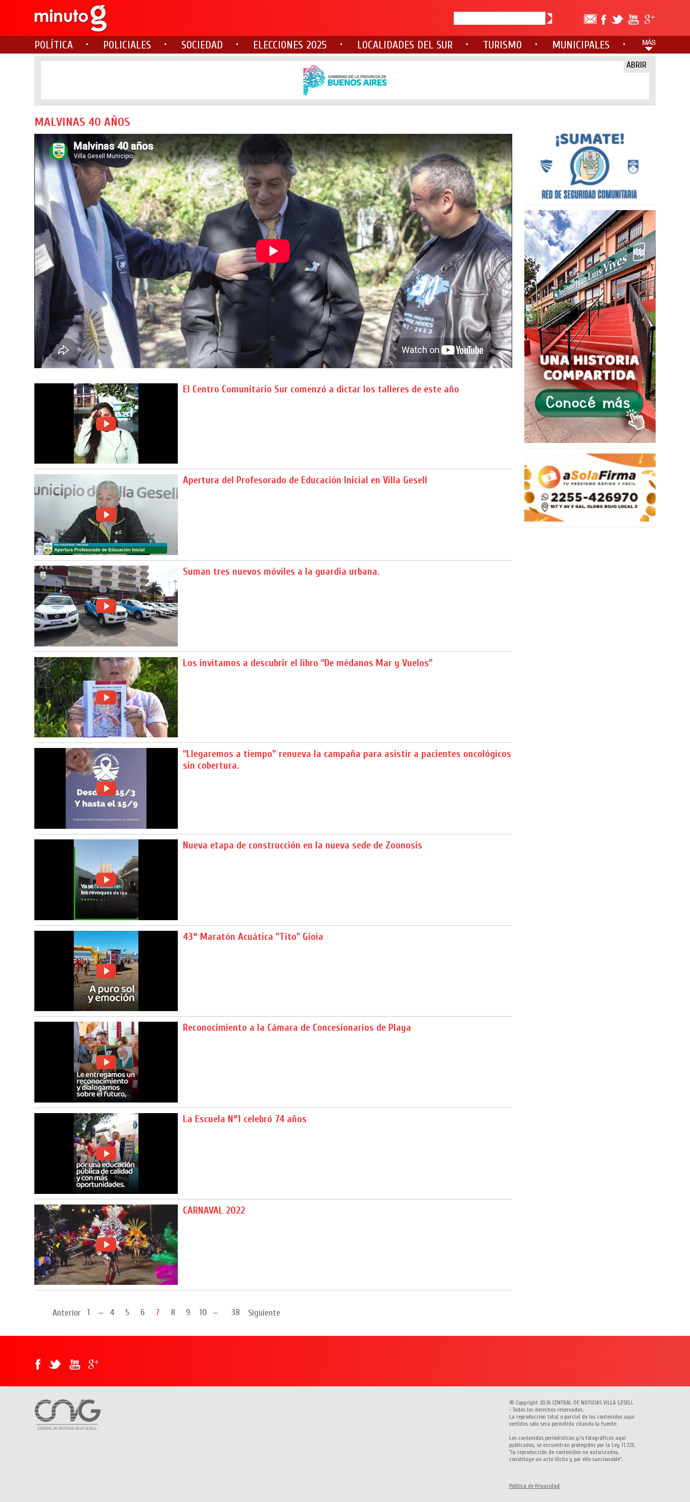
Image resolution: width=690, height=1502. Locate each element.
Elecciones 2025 (290, 45)
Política (53, 45)
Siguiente (264, 1313)
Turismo (502, 45)
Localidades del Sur (405, 45)
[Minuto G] (71, 18)
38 (235, 1312)
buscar (550, 18)
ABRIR (636, 65)
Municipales (581, 45)
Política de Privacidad (534, 1485)
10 (203, 1312)
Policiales (127, 45)
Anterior (67, 1313)
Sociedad (202, 45)
